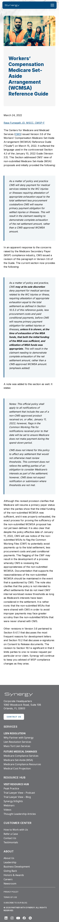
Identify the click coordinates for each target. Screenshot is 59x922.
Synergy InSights (13, 801)
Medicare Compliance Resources (22, 764)
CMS (18, 134)
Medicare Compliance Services (21, 755)
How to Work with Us (16, 829)
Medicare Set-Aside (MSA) (18, 760)
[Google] (30, 918)
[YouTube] (18, 918)
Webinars (9, 805)
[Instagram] (12, 918)
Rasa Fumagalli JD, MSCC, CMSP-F (24, 122)
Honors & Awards (14, 875)
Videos (7, 809)
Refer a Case (11, 834)
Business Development (17, 866)
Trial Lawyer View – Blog (17, 797)
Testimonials (11, 842)
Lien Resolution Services (17, 742)
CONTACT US (14, 717)
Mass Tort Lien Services (17, 746)
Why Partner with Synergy (18, 737)
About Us (9, 858)
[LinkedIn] (6, 918)
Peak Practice (11, 788)
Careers (8, 879)
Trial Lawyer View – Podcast (19, 792)
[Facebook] (24, 918)
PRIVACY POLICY (11, 891)
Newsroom (10, 883)
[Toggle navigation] (52, 5)
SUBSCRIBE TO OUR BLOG (15, 902)
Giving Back (10, 870)
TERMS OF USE (10, 897)
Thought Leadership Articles (20, 814)
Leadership (10, 862)
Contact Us (10, 838)
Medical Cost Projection (17, 768)
